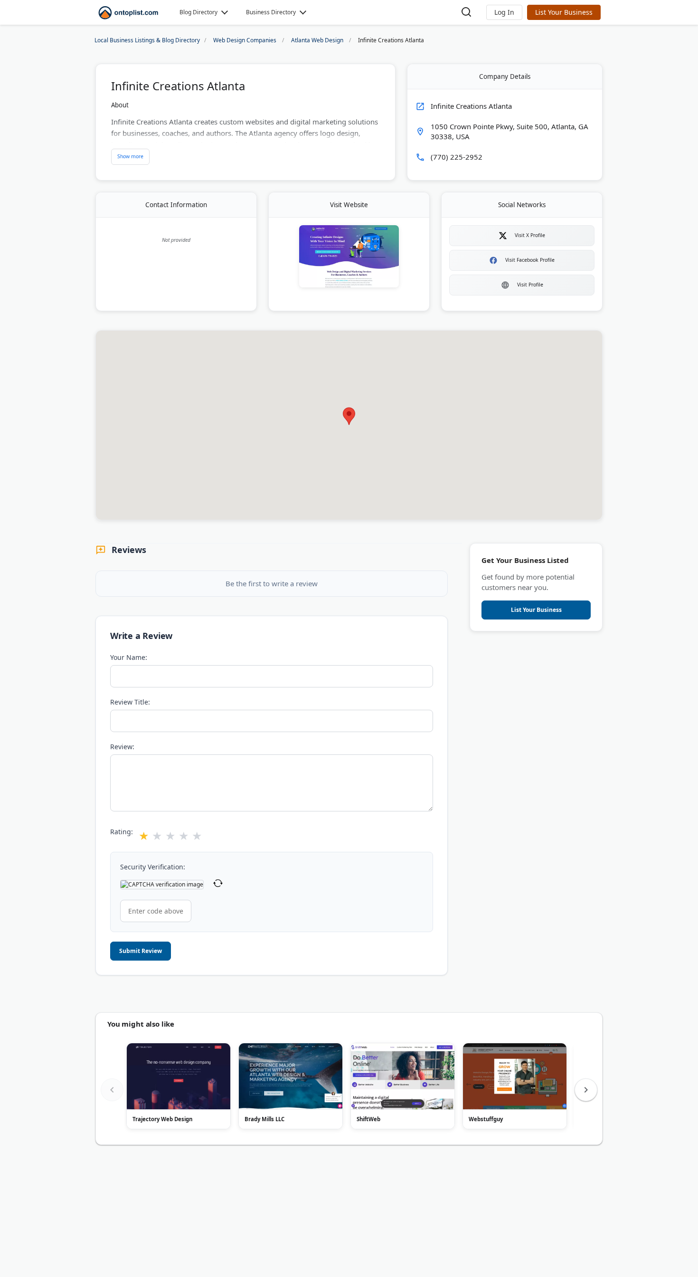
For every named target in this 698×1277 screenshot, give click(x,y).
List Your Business (564, 12)
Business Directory (271, 12)
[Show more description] (130, 157)
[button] (504, 12)
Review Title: (130, 701)
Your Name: (128, 657)
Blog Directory (198, 12)
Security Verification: (152, 866)
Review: (122, 746)
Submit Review (140, 951)
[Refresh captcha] (217, 884)
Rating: (121, 831)
